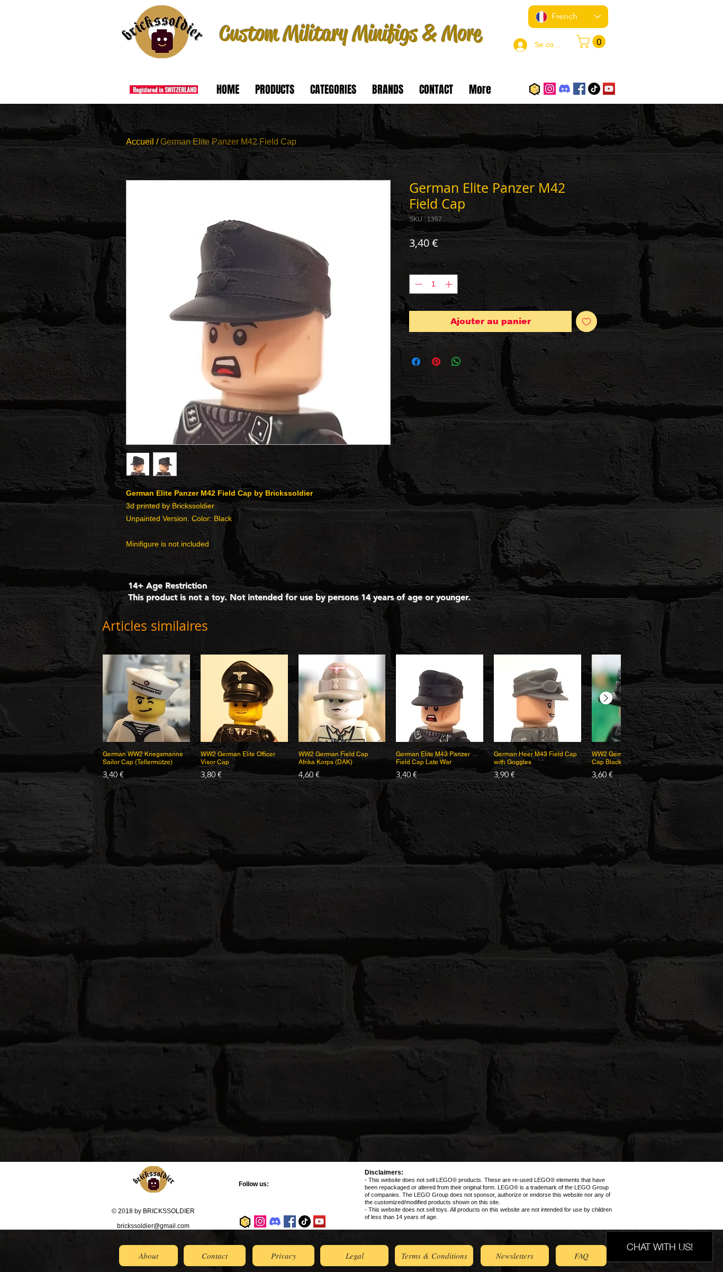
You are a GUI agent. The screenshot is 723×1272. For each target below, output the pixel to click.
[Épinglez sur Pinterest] (436, 361)
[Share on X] (476, 361)
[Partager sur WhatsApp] (456, 361)
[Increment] (449, 284)
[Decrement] (417, 284)
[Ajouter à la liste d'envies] (586, 321)
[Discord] (564, 89)
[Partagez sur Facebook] (416, 361)
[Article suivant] (606, 698)
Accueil (140, 141)
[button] (592, 41)
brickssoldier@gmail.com (153, 1226)
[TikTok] (594, 89)
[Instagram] (550, 89)
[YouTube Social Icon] (609, 89)
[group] (361, 722)
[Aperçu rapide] (146, 698)
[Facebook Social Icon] (579, 89)
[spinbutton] (433, 284)
